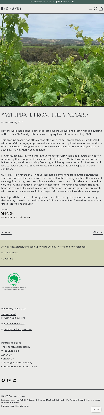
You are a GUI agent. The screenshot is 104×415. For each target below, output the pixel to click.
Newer (8, 232)
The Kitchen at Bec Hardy (15, 346)
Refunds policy (22, 406)
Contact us (7, 358)
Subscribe (7, 258)
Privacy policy (7, 406)
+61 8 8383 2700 (14, 323)
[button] (96, 8)
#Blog (4, 209)
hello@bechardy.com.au (18, 329)
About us (6, 354)
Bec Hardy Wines (16, 396)
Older (96, 232)
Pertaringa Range (11, 342)
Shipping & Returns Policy (16, 362)
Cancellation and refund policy (19, 366)
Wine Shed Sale (10, 350)
